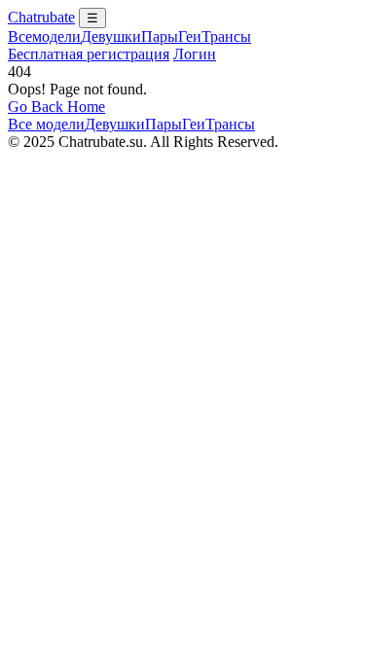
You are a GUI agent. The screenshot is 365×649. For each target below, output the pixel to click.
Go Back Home (56, 106)
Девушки (111, 36)
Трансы (226, 36)
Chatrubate (41, 17)
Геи (189, 36)
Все (44, 36)
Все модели (46, 124)
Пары (159, 36)
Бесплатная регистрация (88, 54)
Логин (194, 54)
